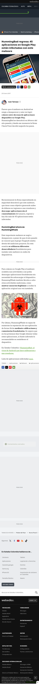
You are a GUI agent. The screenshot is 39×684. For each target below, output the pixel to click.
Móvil (29, 6)
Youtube (18, 540)
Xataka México (7, 664)
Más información (31, 682)
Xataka (4, 611)
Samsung (5, 569)
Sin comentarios (9, 87)
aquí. (31, 359)
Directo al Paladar (7, 636)
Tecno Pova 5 (33, 533)
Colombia (23, 569)
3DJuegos (23, 611)
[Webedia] (34, 1)
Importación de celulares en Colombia (28, 573)
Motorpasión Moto (26, 639)
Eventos (22, 565)
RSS (22, 540)
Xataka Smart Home (8, 619)
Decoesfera (6, 652)
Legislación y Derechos (28, 561)
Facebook (18, 87)
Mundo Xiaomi (6, 622)
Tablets (22, 557)
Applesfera (5, 616)
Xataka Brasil (6, 667)
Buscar (36, 592)
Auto (23, 6)
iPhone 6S (5, 572)
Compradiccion (7, 654)
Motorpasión (24, 636)
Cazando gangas (7, 565)
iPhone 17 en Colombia (11, 32)
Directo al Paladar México (10, 673)
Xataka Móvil (6, 613)
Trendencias (6, 649)
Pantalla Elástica (7, 578)
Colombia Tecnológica (10, 6)
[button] (14, 101)
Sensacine (23, 623)
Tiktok (26, 540)
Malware (24, 363)
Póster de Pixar (21, 533)
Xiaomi (22, 578)
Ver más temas (8, 584)
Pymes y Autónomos (26, 652)
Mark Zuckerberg (26, 32)
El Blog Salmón (24, 649)
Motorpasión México (26, 673)
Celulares (5, 557)
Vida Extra (23, 613)
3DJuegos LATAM (25, 664)
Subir (31, 600)
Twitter (21, 87)
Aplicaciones (13, 363)
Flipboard (25, 87)
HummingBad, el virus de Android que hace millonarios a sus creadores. (19, 350)
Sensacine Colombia (26, 670)
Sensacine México (26, 667)
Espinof (22, 626)
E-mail (29, 87)
